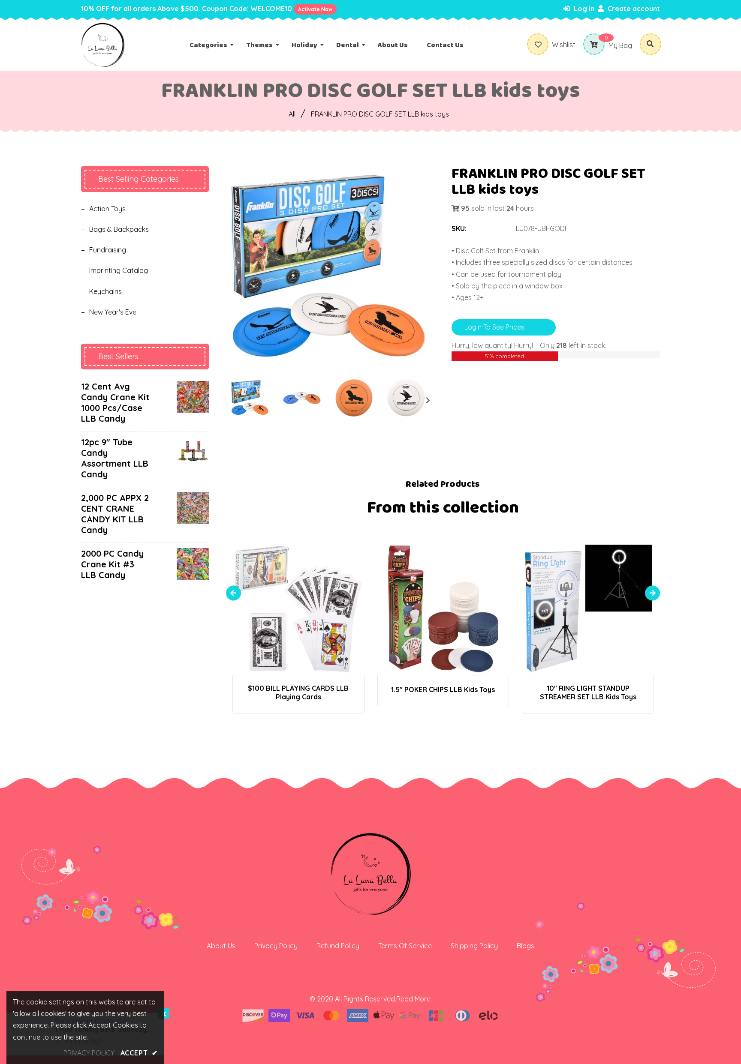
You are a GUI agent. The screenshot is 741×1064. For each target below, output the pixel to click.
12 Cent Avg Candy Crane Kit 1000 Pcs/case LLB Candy (115, 402)
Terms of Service (405, 945)
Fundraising (107, 250)
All (292, 114)
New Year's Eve (112, 312)
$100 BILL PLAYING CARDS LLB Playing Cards (298, 692)
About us (221, 945)
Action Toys (107, 208)
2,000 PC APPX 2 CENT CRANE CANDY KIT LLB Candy (115, 513)
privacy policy (88, 1053)
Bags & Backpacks (119, 229)
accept (139, 1053)
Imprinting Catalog (118, 270)
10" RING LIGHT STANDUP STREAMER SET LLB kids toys (588, 692)
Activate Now (315, 9)
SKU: (459, 228)
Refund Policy (337, 945)
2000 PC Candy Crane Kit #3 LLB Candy (112, 564)
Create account (633, 8)
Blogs (525, 945)
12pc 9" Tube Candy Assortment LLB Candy (114, 458)
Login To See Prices (494, 327)
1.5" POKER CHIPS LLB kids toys (443, 689)
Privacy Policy (276, 945)
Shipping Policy (474, 945)
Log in (583, 8)
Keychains (105, 291)
